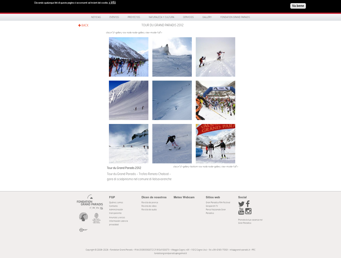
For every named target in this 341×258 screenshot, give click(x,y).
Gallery (207, 17)
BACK (84, 25)
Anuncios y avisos (117, 217)
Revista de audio (149, 210)
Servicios (188, 17)
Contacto (113, 206)
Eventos (114, 17)
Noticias (96, 17)
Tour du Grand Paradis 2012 (162, 25)
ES (101, 208)
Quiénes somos (116, 202)
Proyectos (134, 17)
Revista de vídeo (148, 206)
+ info (112, 2)
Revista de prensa (149, 202)
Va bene (298, 5)
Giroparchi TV (212, 206)
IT (90, 208)
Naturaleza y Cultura (161, 17)
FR (94, 208)
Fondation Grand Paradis (235, 17)
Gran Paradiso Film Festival (218, 202)
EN (97, 208)
